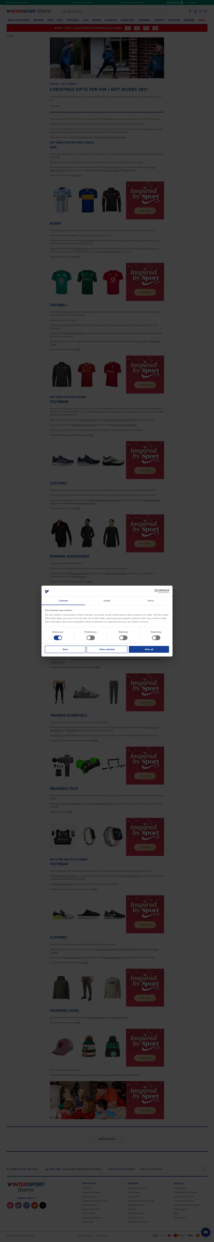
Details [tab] (107, 600)
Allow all (149, 649)
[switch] (90, 637)
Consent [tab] (63, 600)
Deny (65, 649)
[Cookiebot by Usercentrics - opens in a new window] (156, 591)
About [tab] (150, 600)
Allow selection (107, 649)
